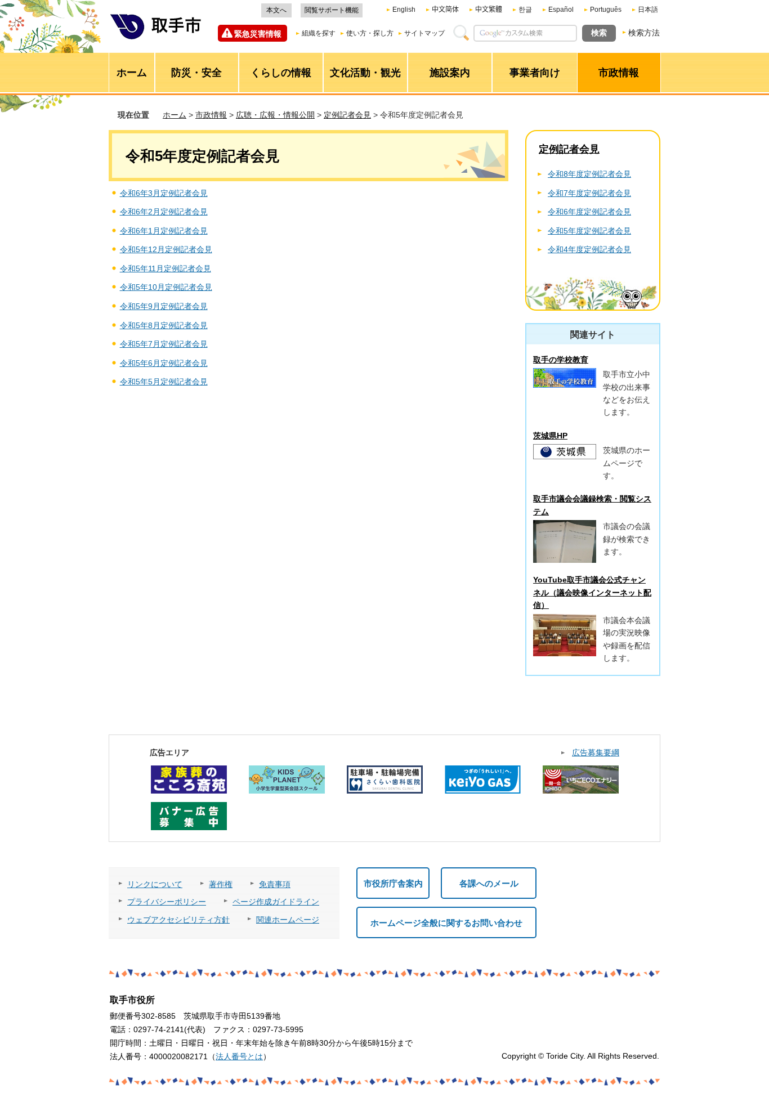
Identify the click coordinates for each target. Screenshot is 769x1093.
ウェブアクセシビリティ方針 (178, 919)
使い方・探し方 (370, 33)
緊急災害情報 (257, 33)
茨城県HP (550, 435)
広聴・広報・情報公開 (275, 114)
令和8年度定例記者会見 (589, 173)
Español (561, 10)
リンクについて (154, 884)
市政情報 (211, 114)
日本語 (648, 10)
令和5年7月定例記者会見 (164, 343)
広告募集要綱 (595, 752)
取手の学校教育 (560, 359)
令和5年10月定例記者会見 (166, 287)
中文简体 (445, 10)
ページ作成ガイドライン (276, 901)
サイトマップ (424, 33)
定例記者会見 (347, 114)
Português (606, 10)
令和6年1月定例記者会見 (164, 230)
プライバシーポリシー (166, 901)
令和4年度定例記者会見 (589, 249)
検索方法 (644, 32)
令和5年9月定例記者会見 (164, 306)
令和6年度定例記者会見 (589, 211)
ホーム (174, 114)
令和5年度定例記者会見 (589, 230)
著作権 (221, 884)
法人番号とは (239, 1056)
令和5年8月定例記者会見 (164, 325)
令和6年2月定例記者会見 (164, 211)
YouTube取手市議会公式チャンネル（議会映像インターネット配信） (592, 592)
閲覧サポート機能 (332, 10)
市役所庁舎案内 (393, 883)
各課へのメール (488, 883)
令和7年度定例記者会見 (589, 193)
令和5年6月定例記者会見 (164, 363)
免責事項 (274, 884)
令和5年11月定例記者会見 (165, 268)
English (403, 10)
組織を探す (319, 33)
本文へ (276, 10)
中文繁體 (488, 10)
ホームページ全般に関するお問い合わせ (446, 923)
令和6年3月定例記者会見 (164, 193)
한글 (525, 10)
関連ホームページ (287, 919)
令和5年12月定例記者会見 (166, 249)
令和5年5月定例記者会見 (164, 381)
